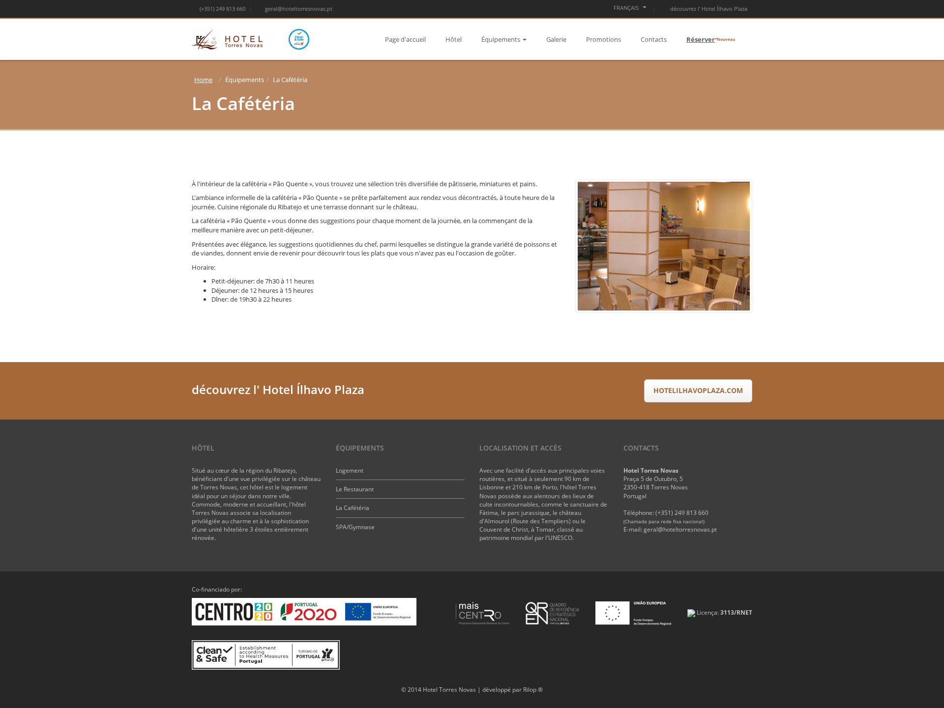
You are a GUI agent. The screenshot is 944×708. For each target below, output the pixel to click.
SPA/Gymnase (355, 527)
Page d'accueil (405, 39)
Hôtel (453, 39)
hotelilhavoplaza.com (698, 390)
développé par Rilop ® (512, 689)
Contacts (654, 39)
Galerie (556, 39)
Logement (349, 470)
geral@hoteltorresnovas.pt (298, 8)
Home (203, 79)
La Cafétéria (352, 508)
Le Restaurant (355, 489)
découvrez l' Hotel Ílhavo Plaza (708, 8)
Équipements (500, 39)
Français (627, 7)
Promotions (603, 39)
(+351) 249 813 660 (222, 8)
